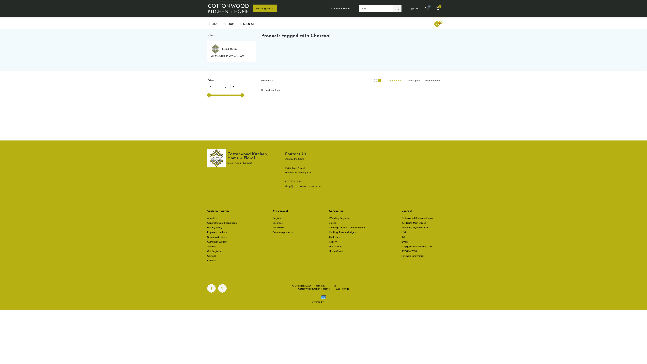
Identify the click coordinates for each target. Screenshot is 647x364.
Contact (211, 255)
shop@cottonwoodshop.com (303, 186)
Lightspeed (330, 301)
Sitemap (211, 246)
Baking (332, 222)
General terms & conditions (222, 222)
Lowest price (413, 80)
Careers (211, 260)
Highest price (432, 80)
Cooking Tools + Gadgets (343, 232)
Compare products (283, 232)
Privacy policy (214, 227)
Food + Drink (336, 246)
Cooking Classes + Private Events (347, 227)
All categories (263, 8)
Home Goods (336, 251)
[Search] (397, 8)
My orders (278, 222)
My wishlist (279, 227)
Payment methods (217, 232)
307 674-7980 (294, 181)
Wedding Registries (339, 218)
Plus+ (339, 285)
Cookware (334, 237)
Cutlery (333, 241)
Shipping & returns (217, 237)
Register (277, 218)
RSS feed (350, 285)
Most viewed (395, 80)
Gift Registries (215, 251)
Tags (212, 35)
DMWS (330, 285)
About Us (212, 218)
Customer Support (341, 8)
